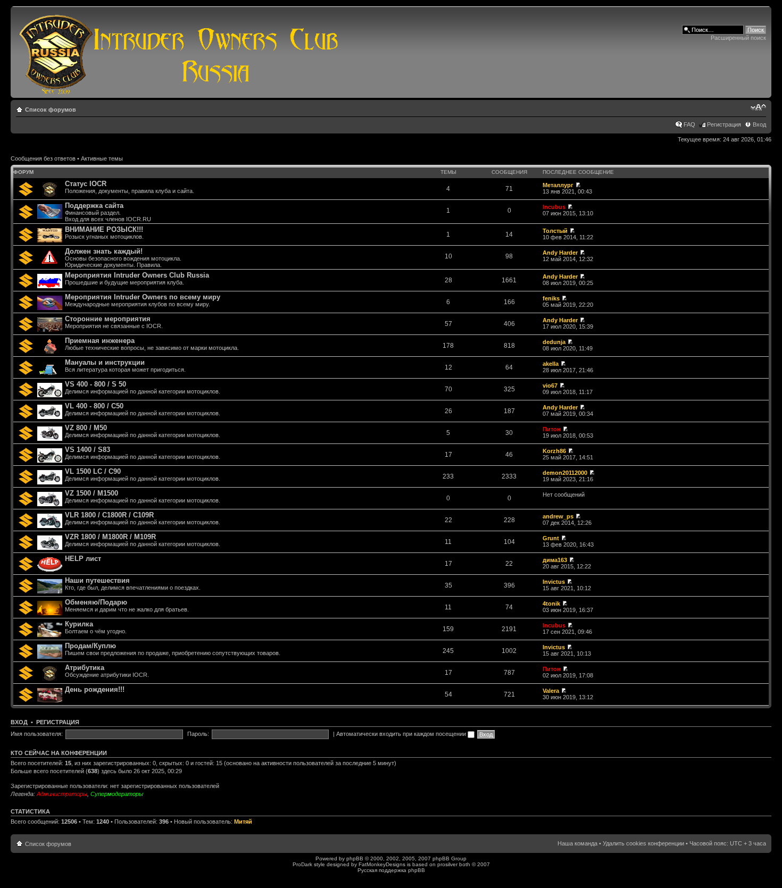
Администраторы (62, 794)
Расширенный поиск (738, 38)
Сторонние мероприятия (108, 319)
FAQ (689, 124)
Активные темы (102, 158)
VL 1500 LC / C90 (93, 471)
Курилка (79, 624)
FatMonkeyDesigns (382, 864)
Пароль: (198, 734)
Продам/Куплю (90, 646)
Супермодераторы (116, 794)
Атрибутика (84, 668)
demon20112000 (565, 473)
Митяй (243, 821)
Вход (759, 124)
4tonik (551, 603)
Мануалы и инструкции (105, 362)
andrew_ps (558, 516)
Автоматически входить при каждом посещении (402, 734)
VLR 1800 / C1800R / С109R (109, 515)
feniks (551, 298)
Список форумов (50, 109)
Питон (552, 429)
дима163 (555, 560)
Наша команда (577, 843)
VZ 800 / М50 (86, 428)
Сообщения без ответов (43, 158)
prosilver (447, 864)
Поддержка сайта (94, 206)
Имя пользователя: (37, 734)
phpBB (354, 858)
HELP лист (83, 559)
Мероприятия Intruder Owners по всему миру (142, 297)
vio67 (550, 385)
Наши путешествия (97, 580)
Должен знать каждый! (104, 251)
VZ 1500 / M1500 (91, 493)
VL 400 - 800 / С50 (94, 406)
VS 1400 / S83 (87, 450)
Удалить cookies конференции (643, 843)
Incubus (554, 207)
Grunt (551, 538)
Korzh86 (554, 451)
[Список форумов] (179, 52)
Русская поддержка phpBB (391, 870)
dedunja (554, 342)
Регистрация (724, 124)
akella (551, 364)
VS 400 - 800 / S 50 (95, 384)
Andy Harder (560, 252)
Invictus (554, 582)
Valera (551, 691)
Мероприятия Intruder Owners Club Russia (137, 275)
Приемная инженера (100, 341)
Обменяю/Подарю (96, 602)
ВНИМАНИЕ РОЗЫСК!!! (104, 229)
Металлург (558, 185)
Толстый (555, 231)
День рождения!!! (94, 689)
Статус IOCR (85, 184)
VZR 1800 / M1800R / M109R (110, 537)
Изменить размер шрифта (758, 107)
